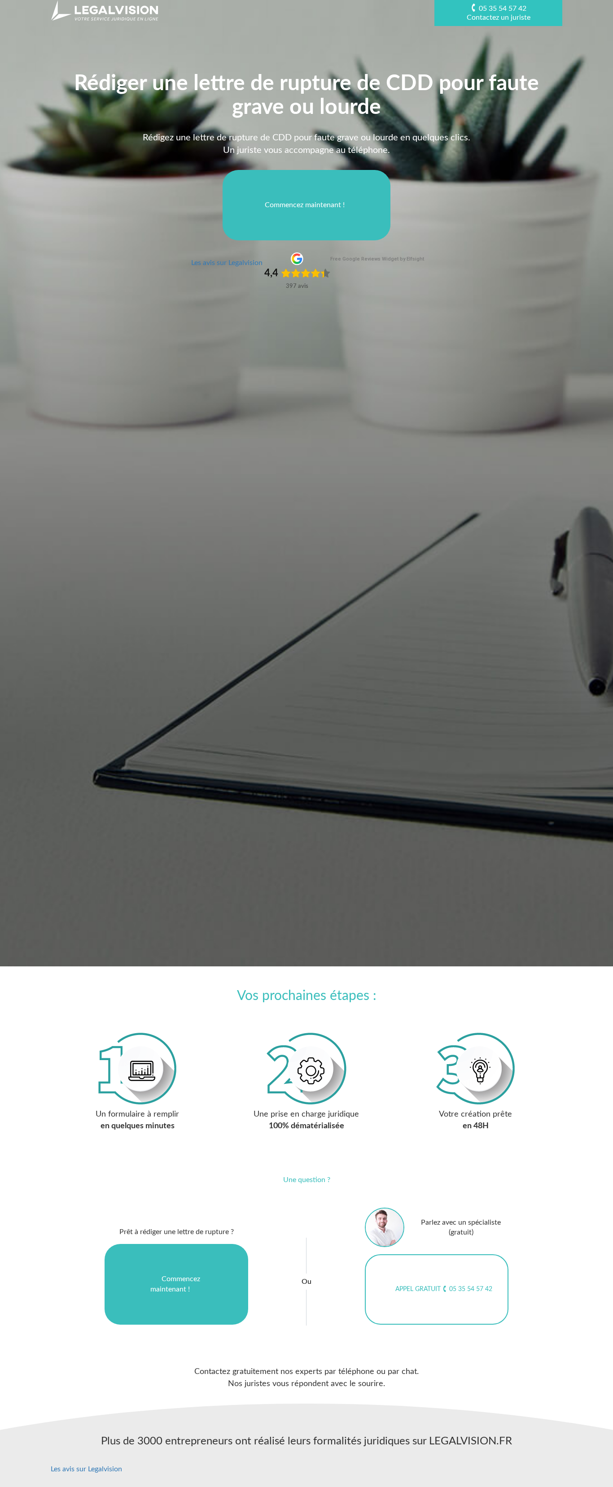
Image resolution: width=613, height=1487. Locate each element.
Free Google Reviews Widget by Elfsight (377, 259)
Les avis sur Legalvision (227, 262)
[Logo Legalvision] (104, 10)
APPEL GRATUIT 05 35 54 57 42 (443, 1289)
